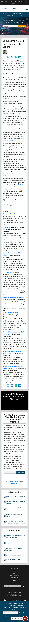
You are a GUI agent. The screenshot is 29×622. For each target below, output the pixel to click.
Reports (24, 13)
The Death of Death (9, 272)
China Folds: (7, 227)
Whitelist (14, 573)
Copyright (14, 578)
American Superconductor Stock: (13, 297)
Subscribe (20, 472)
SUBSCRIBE (22, 26)
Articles (18, 13)
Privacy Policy (14, 483)
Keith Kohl (15, 51)
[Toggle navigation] (27, 8)
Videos (20, 15)
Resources (9, 15)
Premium (14, 580)
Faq (14, 571)
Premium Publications (8, 13)
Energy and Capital (9, 214)
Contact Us (14, 568)
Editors (15, 15)
